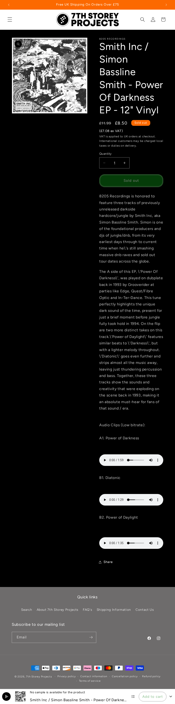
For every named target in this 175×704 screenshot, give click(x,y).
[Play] (6, 696)
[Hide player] (171, 696)
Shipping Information (114, 610)
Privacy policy (66, 676)
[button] (10, 19)
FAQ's (87, 610)
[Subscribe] (91, 637)
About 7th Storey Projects (58, 610)
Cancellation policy (125, 676)
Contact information (93, 676)
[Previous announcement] (8, 4)
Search (26, 610)
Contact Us (145, 610)
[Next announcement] (166, 4)
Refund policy (151, 676)
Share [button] (108, 562)
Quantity (105, 154)
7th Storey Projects (39, 676)
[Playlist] (133, 696)
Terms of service (90, 680)
